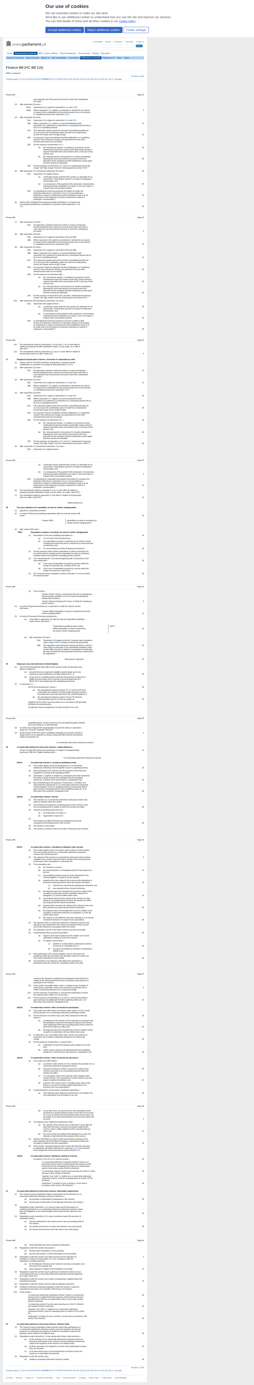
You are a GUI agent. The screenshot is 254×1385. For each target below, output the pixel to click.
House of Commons (15, 58)
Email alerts (118, 42)
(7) (77, 204)
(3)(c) (61, 998)
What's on (45, 58)
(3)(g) (86, 1078)
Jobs (58, 1378)
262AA (45, 1159)
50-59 (45, 79)
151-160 (108, 79)
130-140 (93, 79)
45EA (57, 642)
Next (142, 76)
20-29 (30, 79)
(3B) (74, 120)
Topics (126, 58)
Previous (134, 76)
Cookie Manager (120, 1378)
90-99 (66, 79)
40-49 (40, 79)
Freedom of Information (44, 1378)
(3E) (68, 166)
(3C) (50, 110)
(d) (53, 895)
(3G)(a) (64, 193)
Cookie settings (136, 30)
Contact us (140, 42)
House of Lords (32, 58)
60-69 (50, 79)
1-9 (21, 79)
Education (105, 53)
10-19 (25, 79)
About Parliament (68, 53)
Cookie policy (107, 1378)
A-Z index (9, 1378)
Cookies (108, 42)
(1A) (67, 107)
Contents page (12, 79)
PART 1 (9, 73)
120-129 (86, 79)
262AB (78, 850)
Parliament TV (109, 58)
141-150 (100, 79)
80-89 (61, 79)
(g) (82, 913)
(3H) (44, 174)
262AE (53, 1159)
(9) (57, 301)
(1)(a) (46, 1207)
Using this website (69, 1378)
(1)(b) (46, 1216)
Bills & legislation (59, 58)
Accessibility (97, 42)
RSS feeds (129, 42)
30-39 (35, 79)
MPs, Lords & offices (48, 53)
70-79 (56, 79)
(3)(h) (78, 1150)
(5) (52, 352)
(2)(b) (47, 1035)
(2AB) (75, 107)
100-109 (72, 79)
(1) (32, 684)
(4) (57, 446)
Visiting (95, 53)
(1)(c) (75, 1148)
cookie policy (127, 21)
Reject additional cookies (103, 30)
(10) (21, 206)
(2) (52, 345)
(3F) (34, 171)
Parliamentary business (25, 53)
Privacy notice (94, 1378)
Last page (118, 79)
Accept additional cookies (64, 30)
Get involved (84, 53)
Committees (74, 58)
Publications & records (90, 58)
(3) (76, 574)
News (119, 58)
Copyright (82, 1378)
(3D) (66, 114)
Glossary (19, 1378)
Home (9, 53)
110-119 (79, 79)
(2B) (74, 383)
